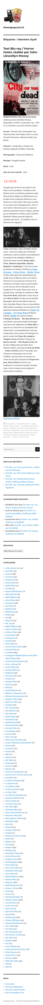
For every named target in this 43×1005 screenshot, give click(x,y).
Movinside (9, 821)
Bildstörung (10, 612)
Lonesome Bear (11, 804)
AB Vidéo (9, 571)
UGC (7, 943)
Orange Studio (11, 830)
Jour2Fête (9, 778)
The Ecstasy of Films (13, 935)
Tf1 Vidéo (9, 929)
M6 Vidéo (9, 807)
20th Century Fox (12, 568)
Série (7, 891)
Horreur (33, 424)
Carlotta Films (11, 632)
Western (8, 958)
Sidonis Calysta (8, 426)
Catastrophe (10, 635)
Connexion (10, 984)
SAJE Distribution (12, 885)
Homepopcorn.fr (13, 27)
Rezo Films (10, 874)
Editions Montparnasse (15, 696)
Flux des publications (14, 987)
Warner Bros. (10, 955)
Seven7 (8, 894)
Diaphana (9, 673)
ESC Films (9, 714)
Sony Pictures (11, 903)
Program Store (11, 859)
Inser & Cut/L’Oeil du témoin (17, 775)
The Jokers (9, 938)
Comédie (9, 652)
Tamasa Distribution (13, 923)
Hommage (9, 763)
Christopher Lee (14, 428)
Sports (8, 914)
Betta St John (33, 426)
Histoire (8, 757)
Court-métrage (11, 664)
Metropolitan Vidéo (13, 818)
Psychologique (11, 862)
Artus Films (10, 600)
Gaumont (9, 748)
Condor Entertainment (14, 661)
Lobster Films (11, 801)
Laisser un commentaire (20, 437)
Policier (8, 847)
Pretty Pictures (11, 856)
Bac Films (9, 606)
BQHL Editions (11, 626)
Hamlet (13, 316)
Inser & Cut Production (14, 772)
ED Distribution (11, 690)
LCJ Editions (10, 786)
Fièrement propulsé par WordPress (28, 1001)
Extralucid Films (12, 725)
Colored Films (11, 650)
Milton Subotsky (13, 432)
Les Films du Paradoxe (14, 795)
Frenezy (8, 746)
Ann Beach (24, 426)
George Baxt (15, 430)
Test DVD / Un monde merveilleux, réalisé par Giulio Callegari (20, 513)
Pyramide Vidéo (11, 871)
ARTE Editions (11, 597)
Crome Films (10, 667)
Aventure (9, 603)
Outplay (8, 833)
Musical (8, 827)
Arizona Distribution (13, 591)
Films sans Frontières (14, 740)
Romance (9, 882)
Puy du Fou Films (12, 868)
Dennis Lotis (24, 428)
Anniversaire (10, 583)
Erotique (9, 705)
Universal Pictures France (15, 949)
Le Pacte (8, 792)
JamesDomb (10, 424)
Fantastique (10, 731)
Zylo (7, 967)
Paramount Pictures (13, 836)
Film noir (9, 737)
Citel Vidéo (9, 644)
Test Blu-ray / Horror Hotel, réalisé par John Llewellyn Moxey (20, 52)
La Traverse (10, 783)
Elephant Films (11, 699)
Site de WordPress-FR (14, 993)
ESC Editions (10, 711)
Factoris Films (11, 728)
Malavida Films (11, 810)
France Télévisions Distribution (18, 743)
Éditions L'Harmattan (14, 693)
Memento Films (12, 815)
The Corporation (12, 932)
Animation (9, 580)
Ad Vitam (9, 577)
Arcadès (8, 588)
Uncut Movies (11, 946)
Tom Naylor (14, 435)
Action (8, 574)
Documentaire (11, 676)
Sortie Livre (10, 906)
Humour (8, 769)
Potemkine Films (12, 853)
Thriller (16, 426)
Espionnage (10, 716)
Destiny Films (11, 670)
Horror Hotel (24, 430)
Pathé (7, 839)
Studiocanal (10, 917)
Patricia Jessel (25, 432)
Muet (7, 824)
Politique (9, 850)
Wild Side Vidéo (11, 961)
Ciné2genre (10, 638)
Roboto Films (10, 879)
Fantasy (8, 734)
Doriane (8, 679)
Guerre (8, 751)
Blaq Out (9, 620)
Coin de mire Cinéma (14, 647)
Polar (7, 845)
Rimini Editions (11, 877)
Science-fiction (11, 888)
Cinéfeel (8, 641)
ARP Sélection (11, 594)
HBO (7, 754)
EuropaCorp (10, 719)
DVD (7, 687)
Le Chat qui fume (12, 789)
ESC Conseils (10, 708)
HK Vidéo (9, 760)
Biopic (8, 615)
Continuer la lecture (11, 418)
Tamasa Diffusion (12, 920)
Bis (6, 618)
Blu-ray (5, 428)
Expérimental (11, 722)
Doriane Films (11, 682)
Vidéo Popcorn (11, 952)
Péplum (8, 842)
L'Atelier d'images (13, 780)
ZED (7, 964)
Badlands (9, 609)
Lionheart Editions (13, 798)
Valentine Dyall (24, 435)
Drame (8, 684)
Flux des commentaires (15, 990)
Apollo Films (10, 586)
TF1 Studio (9, 926)
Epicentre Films (11, 702)
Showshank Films (12, 897)
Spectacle (9, 909)
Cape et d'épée (11, 629)
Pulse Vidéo (10, 865)
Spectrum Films (11, 911)
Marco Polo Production (14, 813)
